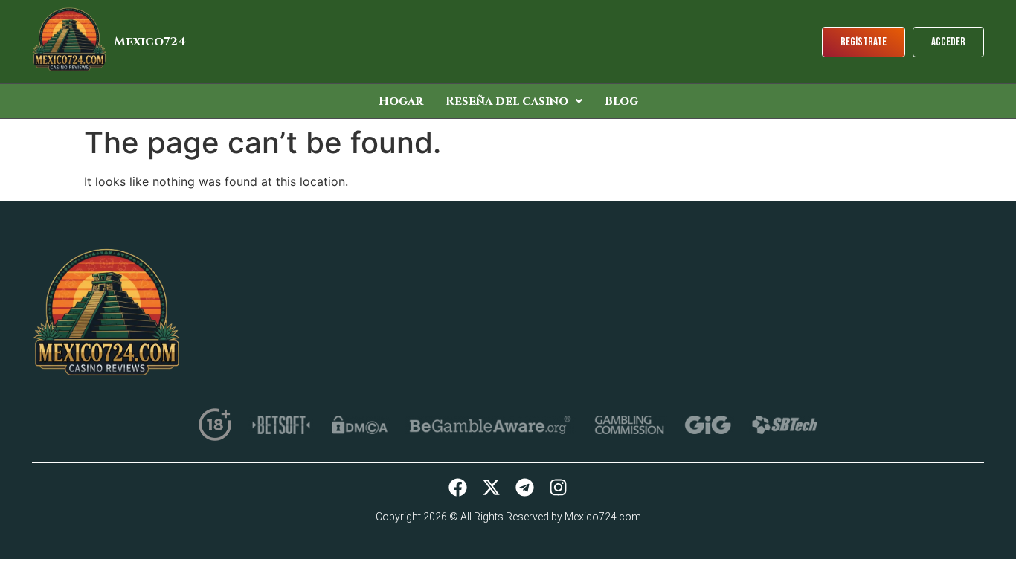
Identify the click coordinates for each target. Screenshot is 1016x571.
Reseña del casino (507, 101)
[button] (514, 101)
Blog (621, 101)
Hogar (401, 101)
